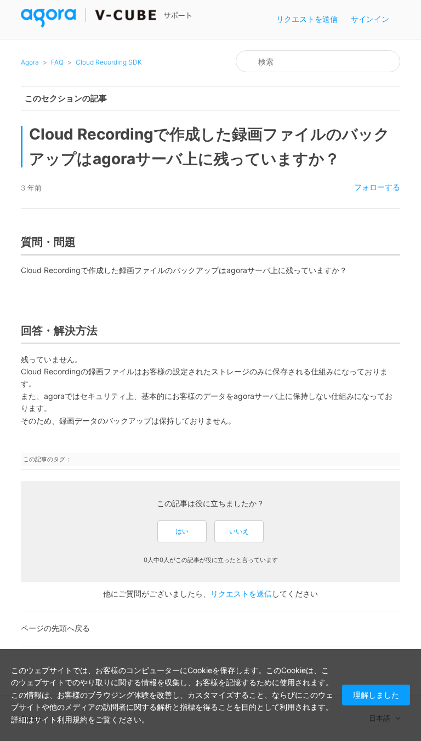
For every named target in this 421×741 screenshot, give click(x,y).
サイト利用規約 (61, 719)
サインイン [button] (370, 19)
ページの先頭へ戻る (55, 628)
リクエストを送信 (307, 19)
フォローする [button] (377, 187)
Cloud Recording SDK (109, 62)
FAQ (57, 62)
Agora (30, 62)
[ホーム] (106, 25)
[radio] (182, 531)
